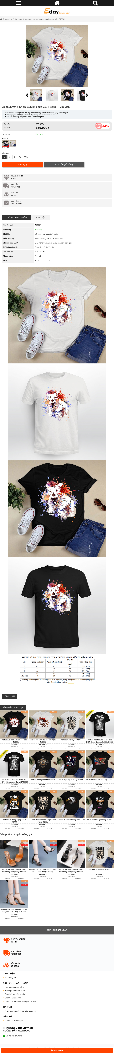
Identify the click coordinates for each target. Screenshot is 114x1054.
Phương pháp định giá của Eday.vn (20, 1011)
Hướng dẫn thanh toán (15, 990)
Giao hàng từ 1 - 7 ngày (44, 247)
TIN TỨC (7, 1007)
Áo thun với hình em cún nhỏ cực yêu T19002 (45, 19)
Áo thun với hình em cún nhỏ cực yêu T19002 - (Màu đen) (36, 107)
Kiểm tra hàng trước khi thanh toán (49, 238)
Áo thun (18, 19)
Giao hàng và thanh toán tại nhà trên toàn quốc (54, 243)
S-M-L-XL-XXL (40, 252)
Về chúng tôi (10, 977)
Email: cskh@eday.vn (14, 1020)
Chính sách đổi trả (13, 998)
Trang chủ (7, 19)
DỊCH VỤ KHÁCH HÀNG (15, 983)
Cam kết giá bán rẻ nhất (15, 994)
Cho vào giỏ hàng (64, 164)
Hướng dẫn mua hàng (14, 987)
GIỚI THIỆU (9, 973)
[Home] (57, 11)
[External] (14, 730)
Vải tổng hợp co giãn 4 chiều (46, 234)
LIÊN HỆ (7, 1016)
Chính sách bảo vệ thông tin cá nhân (21, 1001)
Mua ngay (22, 164)
